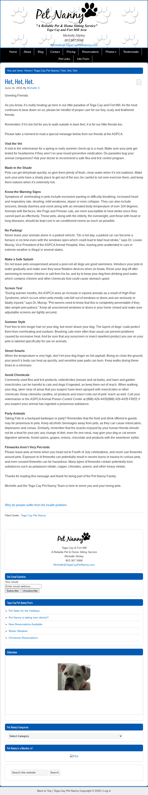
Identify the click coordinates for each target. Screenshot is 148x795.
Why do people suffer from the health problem (36, 505)
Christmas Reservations (23, 637)
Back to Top (44, 790)
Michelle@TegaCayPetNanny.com (74, 45)
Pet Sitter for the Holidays (24, 610)
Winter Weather (18, 631)
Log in (107, 790)
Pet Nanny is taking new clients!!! (29, 617)
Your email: (12, 581)
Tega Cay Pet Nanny (74, 17)
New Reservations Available (25, 624)
